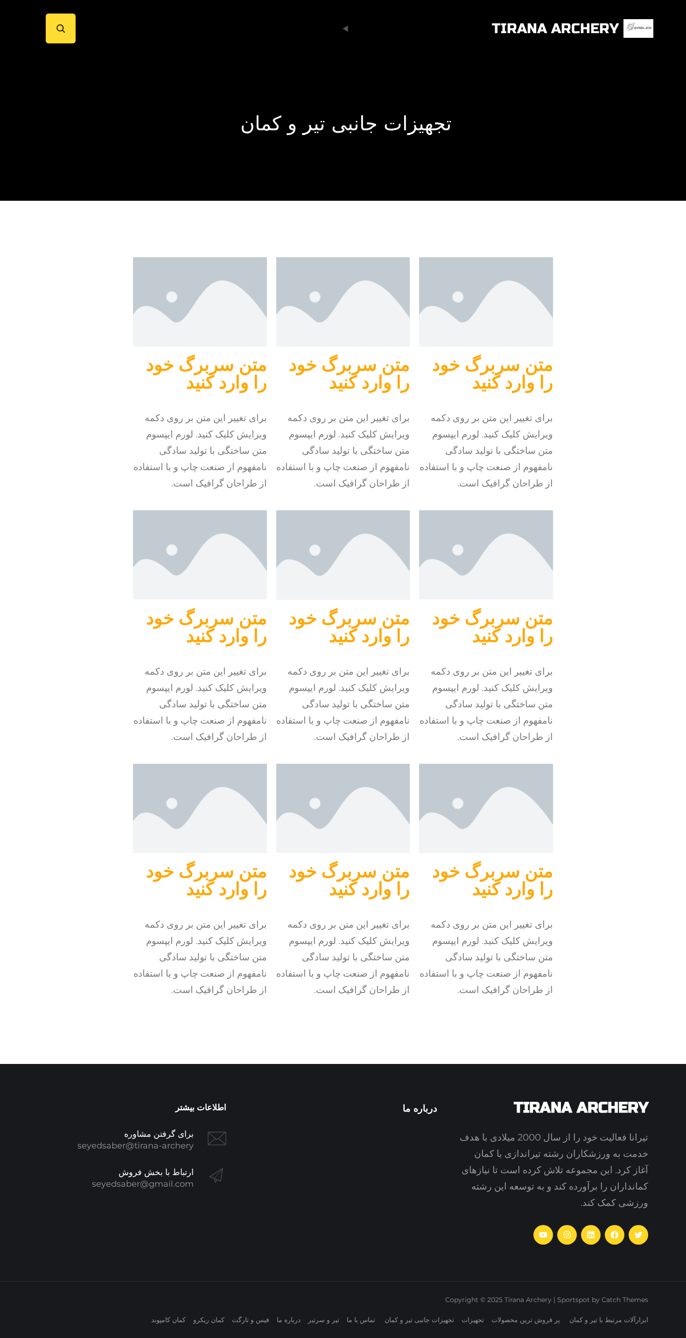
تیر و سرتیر (323, 1320)
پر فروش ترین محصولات (525, 1320)
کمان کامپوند (168, 1320)
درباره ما (289, 1320)
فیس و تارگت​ (250, 1320)
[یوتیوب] (543, 1234)
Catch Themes (625, 1300)
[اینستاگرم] (567, 1234)
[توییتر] (638, 1234)
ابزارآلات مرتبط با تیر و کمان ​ (607, 1320)
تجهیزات (473, 1320)
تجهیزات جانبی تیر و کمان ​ (418, 1320)
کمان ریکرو (208, 1320)
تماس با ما (361, 1320)
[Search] (61, 28)
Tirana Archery (555, 28)
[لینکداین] (590, 1234)
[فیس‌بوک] (614, 1234)
